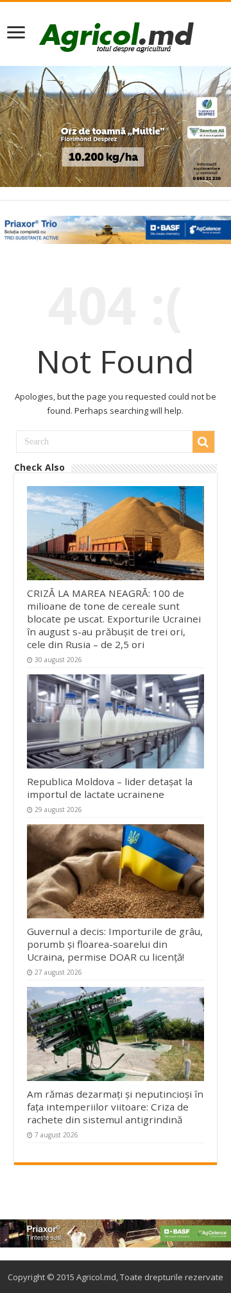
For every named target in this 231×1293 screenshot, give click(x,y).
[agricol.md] (115, 37)
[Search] (203, 442)
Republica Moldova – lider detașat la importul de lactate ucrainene (110, 788)
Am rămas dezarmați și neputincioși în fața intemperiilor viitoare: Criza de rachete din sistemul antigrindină (115, 1106)
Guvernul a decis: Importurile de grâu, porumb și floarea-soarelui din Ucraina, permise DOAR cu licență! (115, 944)
